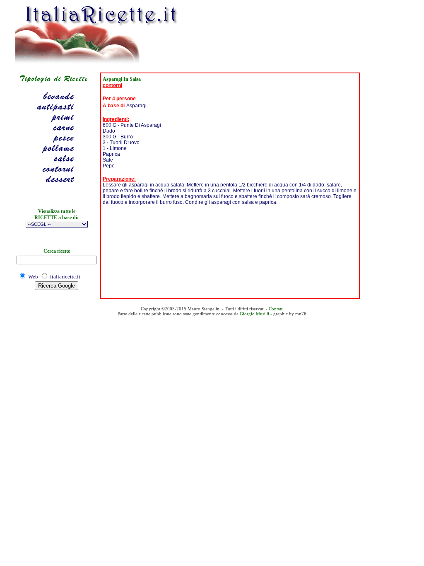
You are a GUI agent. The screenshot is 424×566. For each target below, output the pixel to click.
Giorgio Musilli (254, 313)
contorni (112, 85)
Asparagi (136, 106)
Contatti (276, 308)
